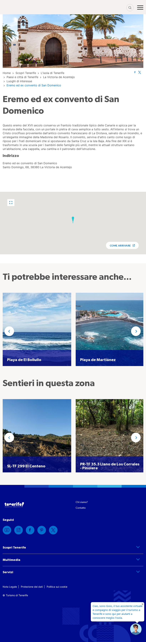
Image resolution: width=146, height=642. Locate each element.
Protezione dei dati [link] (32, 586)
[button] (10, 202)
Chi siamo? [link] (82, 501)
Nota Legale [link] (10, 586)
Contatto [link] (81, 507)
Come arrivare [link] (120, 245)
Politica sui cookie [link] (57, 586)
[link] (7, 73)
